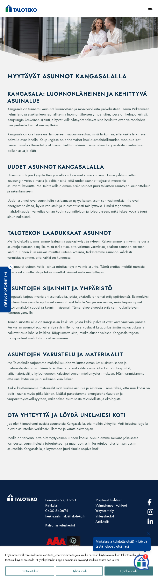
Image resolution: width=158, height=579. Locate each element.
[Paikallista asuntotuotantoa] (21, 8)
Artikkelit (102, 521)
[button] (5, 289)
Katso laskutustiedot (60, 525)
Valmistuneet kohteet (111, 505)
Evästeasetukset (29, 571)
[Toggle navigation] (151, 8)
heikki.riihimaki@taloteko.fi (65, 516)
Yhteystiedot (104, 516)
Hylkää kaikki (79, 571)
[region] (79, 562)
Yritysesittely (104, 510)
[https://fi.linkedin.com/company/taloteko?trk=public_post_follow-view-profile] (150, 522)
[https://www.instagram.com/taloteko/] (150, 512)
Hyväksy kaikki (128, 571)
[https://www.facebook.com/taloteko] (150, 502)
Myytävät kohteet (108, 500)
